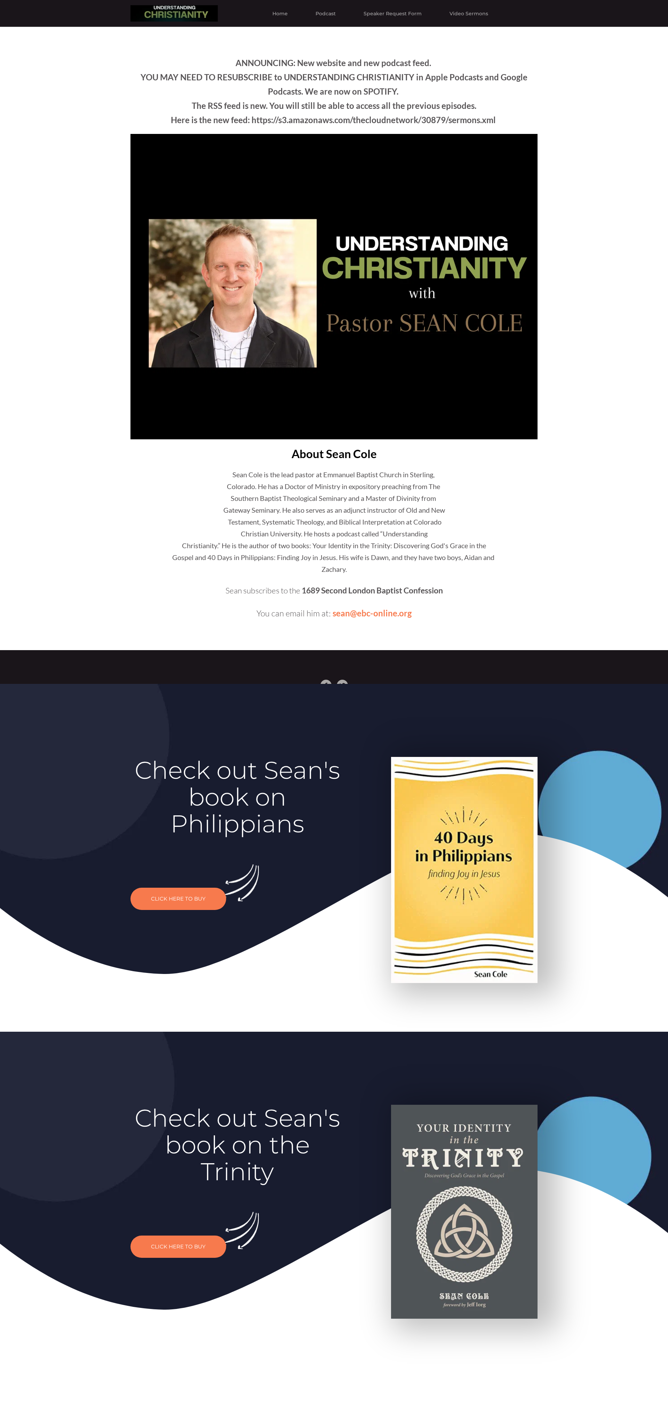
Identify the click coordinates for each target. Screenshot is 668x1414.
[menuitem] (280, 13)
